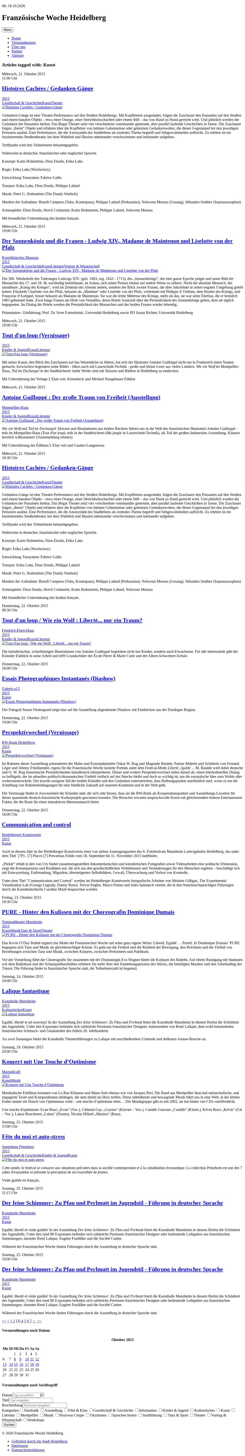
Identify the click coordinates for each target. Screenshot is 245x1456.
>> (39, 1321)
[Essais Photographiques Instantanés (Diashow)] (39, 702)
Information (148, 1410)
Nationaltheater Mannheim (22, 922)
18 (32, 1364)
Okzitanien (98, 1415)
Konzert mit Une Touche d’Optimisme (49, 1061)
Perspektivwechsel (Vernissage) (40, 732)
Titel (5, 1400)
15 (16, 1364)
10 (27, 1359)
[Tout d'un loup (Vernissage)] (24, 354)
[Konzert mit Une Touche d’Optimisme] (33, 1085)
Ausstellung (53, 1410)
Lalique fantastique (26, 991)
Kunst (46, 103)
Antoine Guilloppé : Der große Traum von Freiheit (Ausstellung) (81, 397)
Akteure (17, 55)
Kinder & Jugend (15, 350)
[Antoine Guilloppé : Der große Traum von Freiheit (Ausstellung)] (52, 420)
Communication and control (36, 824)
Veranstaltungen (23, 42)
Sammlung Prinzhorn (18, 1147)
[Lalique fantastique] (18, 1014)
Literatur (57, 266)
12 (37, 1359)
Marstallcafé (11, 1072)
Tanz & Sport (31, 930)
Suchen (9, 1425)
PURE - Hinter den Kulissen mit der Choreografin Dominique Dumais (88, 912)
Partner (16, 51)
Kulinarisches (12, 1010)
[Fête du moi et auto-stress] (23, 1160)
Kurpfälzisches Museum (20, 258)
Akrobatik (31, 1410)
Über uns (18, 47)
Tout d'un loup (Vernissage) (35, 335)
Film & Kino (78, 1410)
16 (21, 1364)
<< (4, 1321)
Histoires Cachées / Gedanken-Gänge (47, 88)
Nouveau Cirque (71, 1415)
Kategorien (10, 1410)
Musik (16, 930)
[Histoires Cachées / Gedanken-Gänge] (32, 107)
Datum (7, 1395)
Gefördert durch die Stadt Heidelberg (39, 1441)
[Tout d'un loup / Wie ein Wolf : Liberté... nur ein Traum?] (46, 643)
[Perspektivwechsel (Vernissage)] (27, 755)
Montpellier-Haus (15, 407)
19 (37, 1364)
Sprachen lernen (124, 1415)
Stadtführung (152, 1415)
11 (32, 1359)
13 (4, 1364)
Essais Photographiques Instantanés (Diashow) (58, 678)
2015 (6, 99)
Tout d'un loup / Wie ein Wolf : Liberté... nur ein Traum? (72, 620)
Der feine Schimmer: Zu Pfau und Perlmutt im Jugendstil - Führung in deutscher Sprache (112, 1203)
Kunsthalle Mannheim (18, 1001)
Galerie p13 (11, 689)
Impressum (19, 1446)
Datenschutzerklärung (28, 1450)
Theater (56, 103)
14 (11, 1364)
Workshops (35, 1420)
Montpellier (29, 1415)
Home (16, 38)
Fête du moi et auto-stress (33, 1136)
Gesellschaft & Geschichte (22, 103)
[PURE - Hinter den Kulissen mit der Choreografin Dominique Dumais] (57, 935)
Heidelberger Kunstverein (21, 835)
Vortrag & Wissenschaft (82, 266)
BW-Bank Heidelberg (18, 742)
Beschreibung (12, 1405)
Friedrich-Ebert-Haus (18, 630)
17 (27, 1364)
